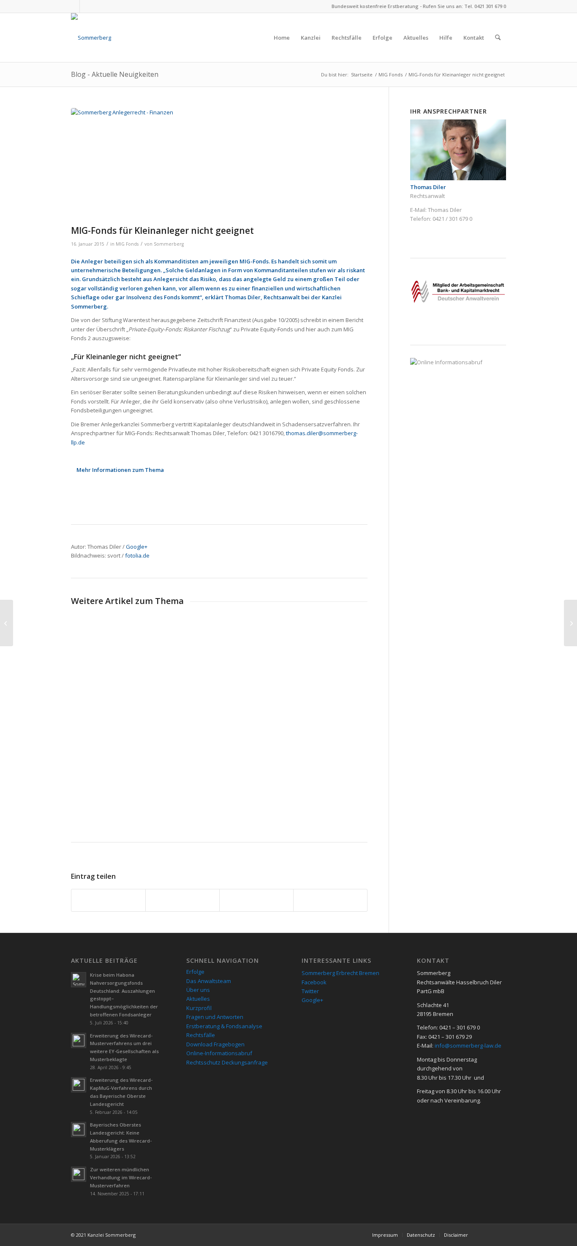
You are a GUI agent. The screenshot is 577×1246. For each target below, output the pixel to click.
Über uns (198, 990)
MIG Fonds (127, 244)
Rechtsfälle (200, 1035)
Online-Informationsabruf (219, 1053)
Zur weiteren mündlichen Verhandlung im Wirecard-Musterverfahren (121, 1177)
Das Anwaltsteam (208, 981)
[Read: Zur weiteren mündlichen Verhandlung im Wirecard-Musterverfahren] (78, 1174)
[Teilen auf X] (182, 900)
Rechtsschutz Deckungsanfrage (227, 1062)
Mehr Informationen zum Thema (120, 470)
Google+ (136, 546)
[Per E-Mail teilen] (330, 900)
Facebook (314, 982)
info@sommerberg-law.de (468, 1045)
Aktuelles (198, 998)
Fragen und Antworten (214, 1017)
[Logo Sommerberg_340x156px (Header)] (91, 37)
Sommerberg (169, 244)
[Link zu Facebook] (73, 6)
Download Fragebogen (215, 1044)
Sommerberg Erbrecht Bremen (340, 973)
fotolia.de (137, 555)
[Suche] (498, 37)
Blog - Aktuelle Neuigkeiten (114, 74)
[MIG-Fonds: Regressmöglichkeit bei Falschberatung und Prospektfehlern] (570, 623)
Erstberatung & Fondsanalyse (224, 1026)
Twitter (310, 991)
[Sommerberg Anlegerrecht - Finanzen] (219, 164)
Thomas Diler (445, 210)
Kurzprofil (199, 1008)
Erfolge (195, 971)
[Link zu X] (86, 6)
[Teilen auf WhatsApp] (256, 900)
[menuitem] (281, 37)
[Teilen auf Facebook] (108, 900)
